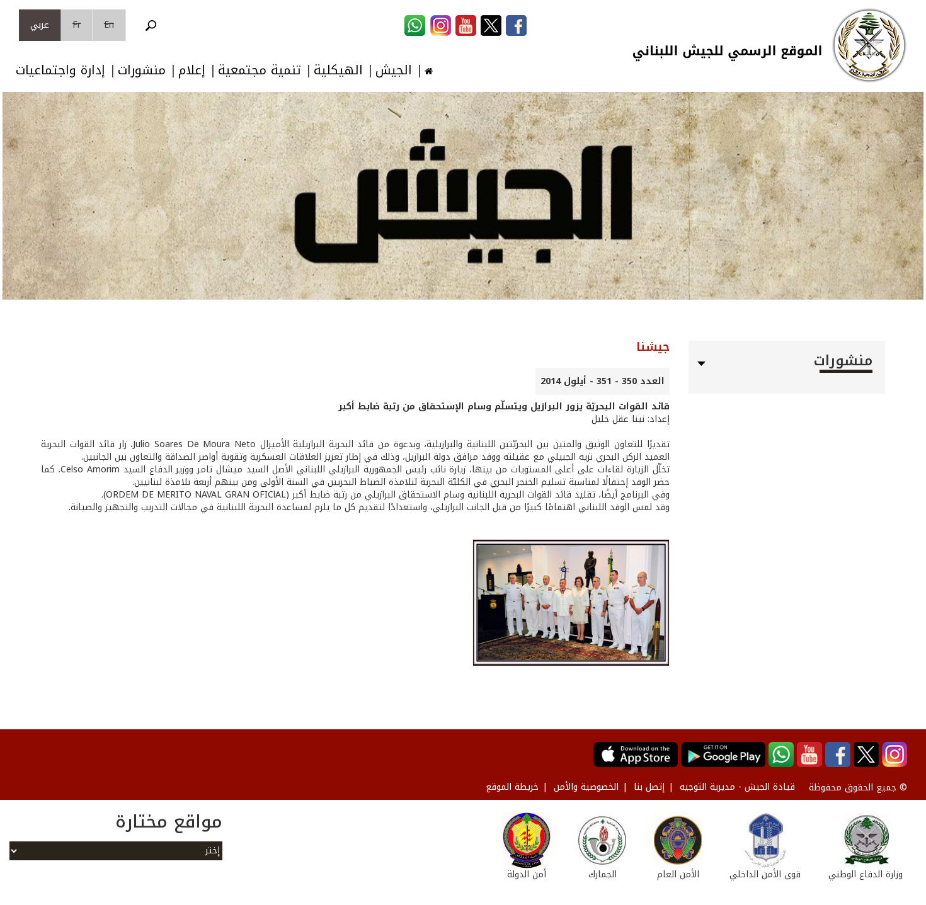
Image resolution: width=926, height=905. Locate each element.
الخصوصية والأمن (586, 786)
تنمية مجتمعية (259, 70)
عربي (39, 24)
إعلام (191, 70)
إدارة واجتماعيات (60, 70)
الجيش (393, 70)
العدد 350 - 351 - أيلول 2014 (602, 381)
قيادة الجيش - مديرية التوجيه (737, 786)
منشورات (142, 70)
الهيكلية (338, 70)
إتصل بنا (649, 786)
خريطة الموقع (512, 786)
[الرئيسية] (869, 45)
